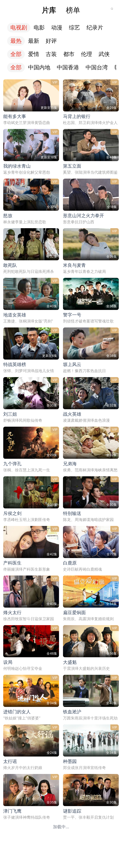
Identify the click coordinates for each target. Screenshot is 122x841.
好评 (51, 41)
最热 (15, 41)
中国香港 (68, 67)
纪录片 (94, 28)
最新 (33, 41)
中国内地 (39, 67)
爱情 (33, 54)
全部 (15, 54)
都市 (68, 54)
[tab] (49, 10)
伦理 (86, 54)
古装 (51, 54)
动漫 (56, 28)
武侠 (104, 54)
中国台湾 (97, 67)
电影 (39, 28)
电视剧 (18, 28)
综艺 (74, 28)
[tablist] (61, 10)
